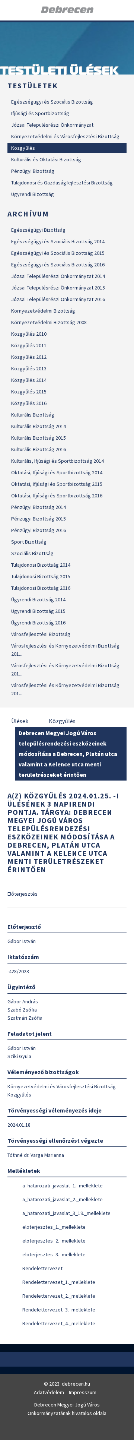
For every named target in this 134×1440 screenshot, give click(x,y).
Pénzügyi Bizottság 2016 (38, 530)
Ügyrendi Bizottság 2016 (38, 622)
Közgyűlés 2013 (29, 368)
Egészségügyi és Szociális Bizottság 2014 (58, 241)
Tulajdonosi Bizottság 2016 (40, 588)
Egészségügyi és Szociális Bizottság (52, 101)
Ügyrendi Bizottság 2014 (38, 599)
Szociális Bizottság (32, 553)
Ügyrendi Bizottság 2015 (38, 611)
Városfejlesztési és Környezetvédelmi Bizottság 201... (65, 649)
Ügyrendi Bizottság (32, 194)
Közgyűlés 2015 (29, 391)
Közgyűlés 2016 (29, 403)
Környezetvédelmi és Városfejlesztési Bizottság (65, 136)
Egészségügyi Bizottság (38, 230)
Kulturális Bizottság (32, 414)
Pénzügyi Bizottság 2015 (38, 518)
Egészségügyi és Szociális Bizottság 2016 (58, 264)
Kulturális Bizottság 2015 (38, 437)
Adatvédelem (49, 1392)
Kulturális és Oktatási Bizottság (46, 159)
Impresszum (82, 1392)
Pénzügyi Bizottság (32, 171)
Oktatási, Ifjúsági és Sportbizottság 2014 (56, 472)
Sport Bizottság (29, 541)
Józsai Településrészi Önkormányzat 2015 (58, 287)
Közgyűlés (23, 148)
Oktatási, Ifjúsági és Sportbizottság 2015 (56, 484)
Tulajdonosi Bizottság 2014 (40, 564)
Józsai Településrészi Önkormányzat (52, 124)
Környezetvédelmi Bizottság (43, 310)
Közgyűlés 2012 (29, 357)
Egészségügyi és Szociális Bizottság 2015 (58, 253)
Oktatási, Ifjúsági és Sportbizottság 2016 (56, 495)
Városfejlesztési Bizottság (40, 634)
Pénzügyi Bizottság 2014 (38, 507)
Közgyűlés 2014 (29, 380)
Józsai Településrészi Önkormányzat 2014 (58, 276)
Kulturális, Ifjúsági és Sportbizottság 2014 (57, 461)
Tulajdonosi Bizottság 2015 (40, 576)
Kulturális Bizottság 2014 (38, 426)
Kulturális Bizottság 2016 (38, 449)
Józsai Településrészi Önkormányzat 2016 (58, 299)
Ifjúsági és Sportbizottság (40, 113)
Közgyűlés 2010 (29, 333)
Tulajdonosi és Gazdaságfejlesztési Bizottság (62, 182)
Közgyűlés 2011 (29, 345)
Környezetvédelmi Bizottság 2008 (49, 322)
